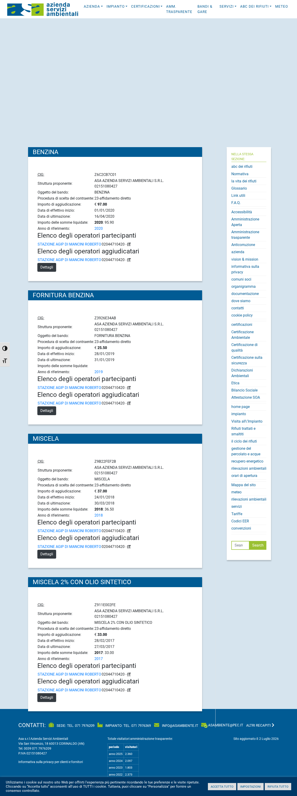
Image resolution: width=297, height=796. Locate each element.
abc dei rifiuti (241, 166)
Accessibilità (241, 212)
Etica (235, 383)
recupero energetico (247, 461)
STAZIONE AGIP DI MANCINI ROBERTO (69, 244)
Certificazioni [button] (145, 6)
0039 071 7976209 (37, 748)
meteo (281, 6)
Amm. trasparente (179, 9)
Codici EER (240, 521)
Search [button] (258, 545)
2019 (98, 372)
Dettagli (46, 267)
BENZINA (45, 152)
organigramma (243, 286)
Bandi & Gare (204, 9)
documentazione (245, 293)
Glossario (239, 188)
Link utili (238, 195)
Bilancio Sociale (244, 390)
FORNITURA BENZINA (63, 295)
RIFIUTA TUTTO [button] (278, 786)
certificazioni (241, 324)
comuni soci (241, 279)
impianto (238, 414)
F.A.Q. (236, 203)
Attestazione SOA (245, 397)
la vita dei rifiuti (243, 181)
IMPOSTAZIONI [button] (250, 786)
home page (240, 406)
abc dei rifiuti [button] (254, 6)
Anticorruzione (243, 245)
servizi (236, 506)
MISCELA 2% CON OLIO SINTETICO (82, 582)
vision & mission (244, 259)
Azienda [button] (92, 6)
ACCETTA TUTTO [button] (222, 786)
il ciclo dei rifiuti (244, 441)
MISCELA (46, 438)
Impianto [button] (116, 6)
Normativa (240, 174)
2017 (98, 659)
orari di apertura (244, 475)
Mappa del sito (243, 485)
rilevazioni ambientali (248, 468)
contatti (237, 308)
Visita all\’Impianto (246, 421)
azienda (237, 252)
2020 (98, 228)
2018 (98, 515)
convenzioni (241, 528)
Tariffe (236, 514)
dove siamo (240, 301)
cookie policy (242, 315)
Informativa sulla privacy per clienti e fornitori (50, 762)
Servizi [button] (227, 6)
